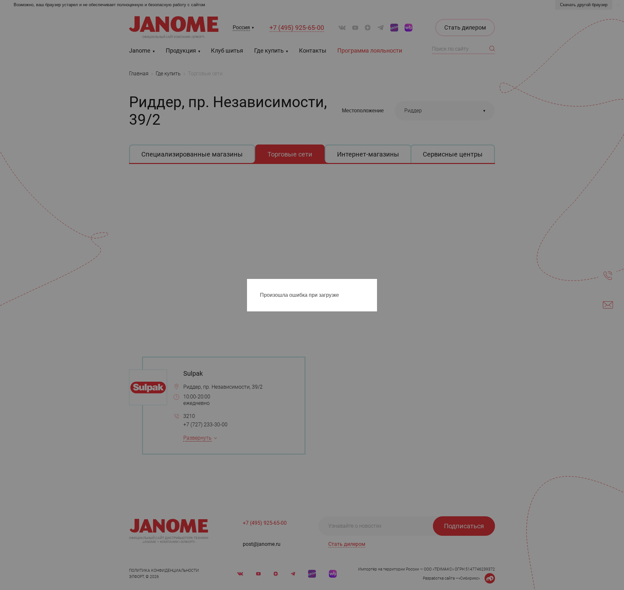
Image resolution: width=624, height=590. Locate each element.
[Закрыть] (373, 285)
